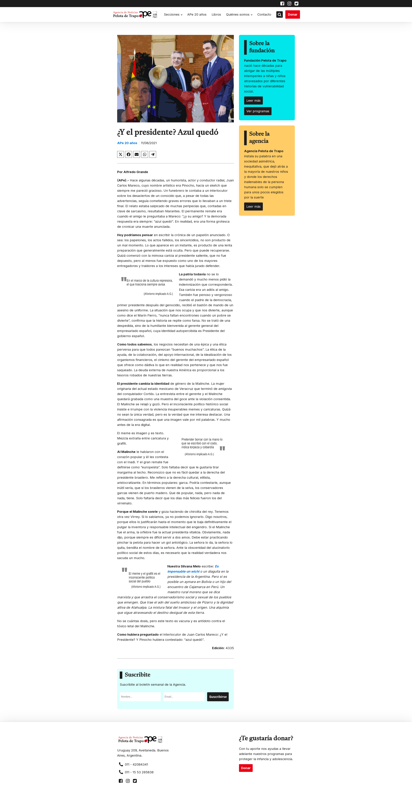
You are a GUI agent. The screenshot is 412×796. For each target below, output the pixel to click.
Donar (292, 14)
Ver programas (257, 111)
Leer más (253, 100)
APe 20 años (196, 14)
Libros (216, 14)
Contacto (264, 14)
